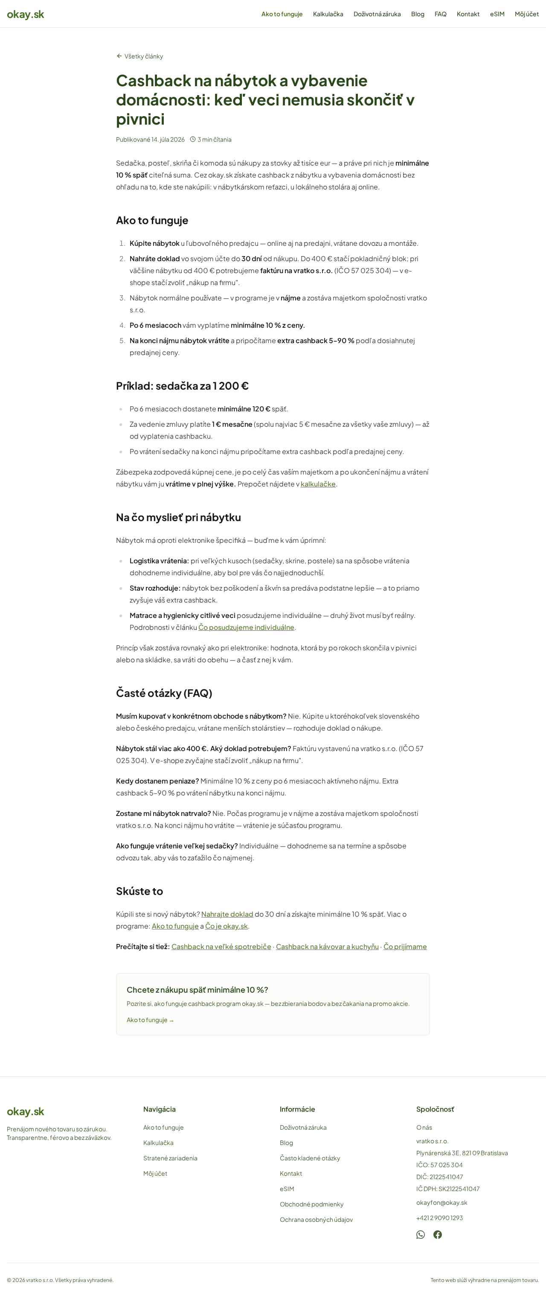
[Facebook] (437, 1234)
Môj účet (527, 13)
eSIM (497, 13)
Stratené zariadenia (170, 1158)
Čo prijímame (405, 946)
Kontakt (468, 13)
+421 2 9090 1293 (439, 1217)
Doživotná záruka (377, 13)
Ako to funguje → (150, 1019)
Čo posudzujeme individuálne (246, 627)
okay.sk (25, 13)
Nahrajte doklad (227, 913)
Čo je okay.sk (226, 925)
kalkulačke (318, 483)
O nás (424, 1127)
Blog (417, 13)
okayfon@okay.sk (442, 1202)
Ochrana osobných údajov (316, 1219)
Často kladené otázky (310, 1158)
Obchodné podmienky (312, 1204)
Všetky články (144, 56)
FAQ (441, 13)
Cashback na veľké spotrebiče (221, 946)
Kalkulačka (328, 13)
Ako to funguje (282, 13)
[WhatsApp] (420, 1234)
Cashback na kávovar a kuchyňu (327, 946)
